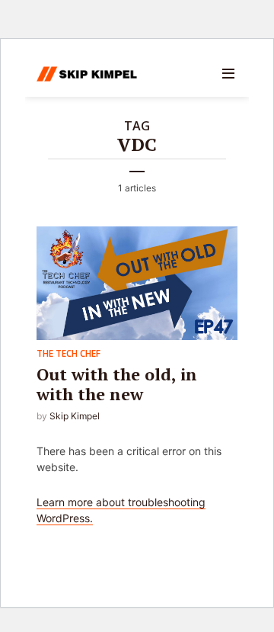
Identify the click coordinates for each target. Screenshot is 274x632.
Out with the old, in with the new (117, 384)
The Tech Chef (68, 353)
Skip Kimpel (74, 416)
